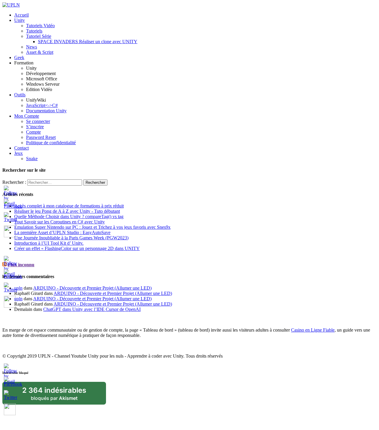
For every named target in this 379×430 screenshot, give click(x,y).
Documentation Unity (46, 110)
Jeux (18, 153)
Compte (33, 131)
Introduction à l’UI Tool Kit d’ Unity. (48, 243)
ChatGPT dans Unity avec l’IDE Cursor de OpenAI (92, 309)
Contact (21, 147)
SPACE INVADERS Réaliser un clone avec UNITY (87, 41)
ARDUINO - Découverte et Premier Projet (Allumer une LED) (92, 288)
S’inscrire (35, 126)
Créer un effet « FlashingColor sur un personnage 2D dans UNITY (77, 248)
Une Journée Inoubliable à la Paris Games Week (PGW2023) (71, 237)
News (31, 46)
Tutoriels (34, 30)
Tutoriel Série (38, 36)
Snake (32, 158)
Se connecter (38, 121)
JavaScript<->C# (42, 105)
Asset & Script (39, 52)
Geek (19, 57)
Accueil (21, 14)
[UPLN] (11, 4)
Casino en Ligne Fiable (313, 329)
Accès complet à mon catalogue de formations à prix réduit (69, 205)
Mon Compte (26, 116)
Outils (19, 94)
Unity (19, 20)
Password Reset (41, 137)
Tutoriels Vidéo (40, 25)
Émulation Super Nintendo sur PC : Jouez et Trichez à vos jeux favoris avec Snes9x (92, 227)
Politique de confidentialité (51, 142)
